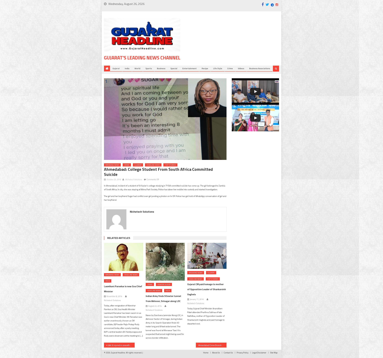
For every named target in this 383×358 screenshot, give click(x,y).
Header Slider (163, 284)
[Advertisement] (234, 42)
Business (161, 68)
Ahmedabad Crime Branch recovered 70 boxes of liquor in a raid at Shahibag (212, 345)
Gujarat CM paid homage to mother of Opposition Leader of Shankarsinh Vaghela (206, 289)
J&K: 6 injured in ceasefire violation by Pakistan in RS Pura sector (121, 345)
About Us (216, 352)
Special (173, 68)
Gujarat (116, 68)
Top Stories (170, 164)
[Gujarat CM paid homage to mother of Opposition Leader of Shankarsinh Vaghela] (207, 256)
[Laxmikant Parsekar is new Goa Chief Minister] (123, 257)
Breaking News (112, 164)
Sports (148, 68)
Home (205, 352)
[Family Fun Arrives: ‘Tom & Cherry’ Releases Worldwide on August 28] (255, 91)
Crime (230, 68)
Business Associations (259, 68)
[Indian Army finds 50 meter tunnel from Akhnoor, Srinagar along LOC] (165, 262)
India (127, 68)
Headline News (153, 164)
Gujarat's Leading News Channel (142, 57)
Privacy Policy (242, 352)
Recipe (205, 68)
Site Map (274, 352)
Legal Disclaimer (259, 352)
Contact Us (228, 352)
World (137, 68)
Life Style (217, 68)
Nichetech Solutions (133, 179)
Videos (241, 68)
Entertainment (189, 68)
